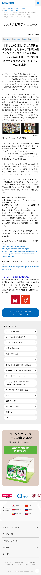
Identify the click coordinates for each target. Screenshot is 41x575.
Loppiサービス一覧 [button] (10, 541)
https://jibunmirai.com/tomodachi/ (13, 246)
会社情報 (10, 8)
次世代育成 (17, 39)
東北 (31, 39)
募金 (25, 39)
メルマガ (8, 562)
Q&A (7, 418)
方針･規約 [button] (6, 554)
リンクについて (32, 562)
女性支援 (8, 39)
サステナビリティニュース (11, 10)
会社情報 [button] (6, 547)
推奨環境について (19, 562)
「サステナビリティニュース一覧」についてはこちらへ (20, 313)
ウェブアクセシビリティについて (27, 564)
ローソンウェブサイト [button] (11, 527)
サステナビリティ (20, 8)
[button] (38, 3)
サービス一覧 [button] (8, 534)
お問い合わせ (11, 564)
